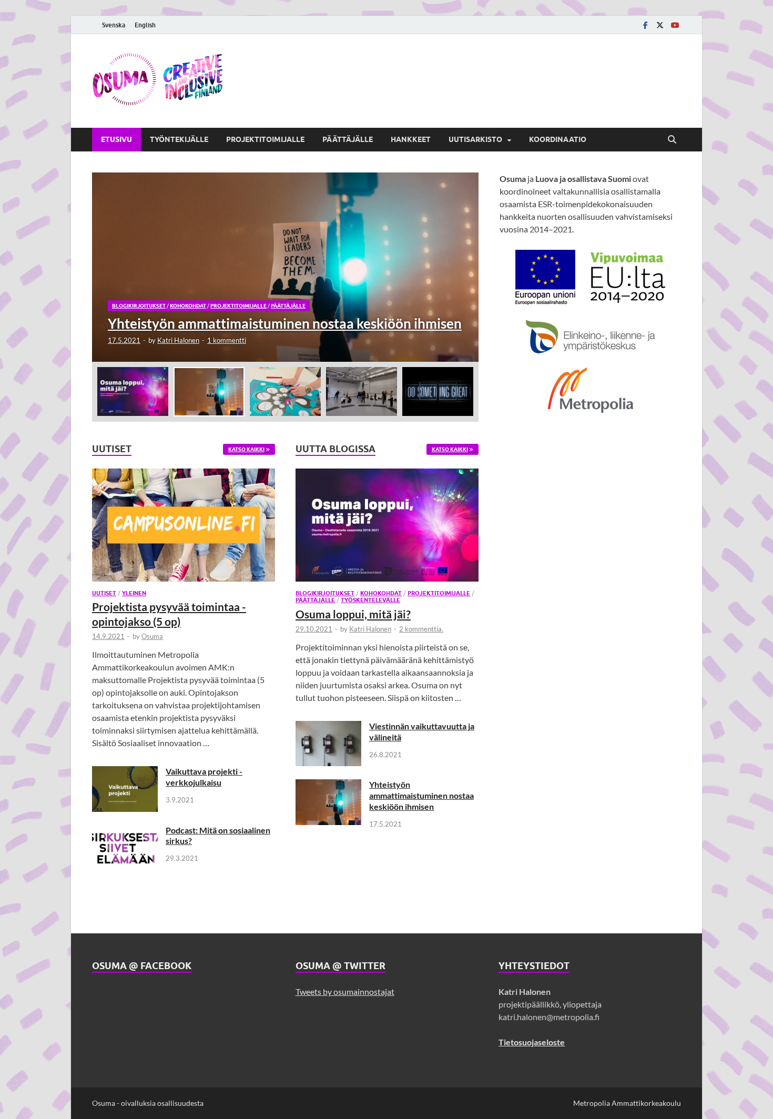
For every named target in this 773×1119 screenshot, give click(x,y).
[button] (461, 267)
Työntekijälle (179, 139)
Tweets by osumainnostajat (345, 991)
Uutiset (104, 593)
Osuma (152, 636)
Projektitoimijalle (265, 139)
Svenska (113, 25)
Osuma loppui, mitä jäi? (353, 613)
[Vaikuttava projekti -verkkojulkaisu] (125, 772)
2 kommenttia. (421, 629)
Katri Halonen (178, 340)
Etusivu (116, 139)
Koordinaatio (557, 139)
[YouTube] (674, 25)
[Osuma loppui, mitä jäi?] (387, 528)
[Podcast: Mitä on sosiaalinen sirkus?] (125, 831)
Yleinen (134, 593)
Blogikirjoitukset (139, 305)
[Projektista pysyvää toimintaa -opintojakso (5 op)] (183, 528)
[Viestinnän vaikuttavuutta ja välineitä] (328, 727)
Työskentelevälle (370, 600)
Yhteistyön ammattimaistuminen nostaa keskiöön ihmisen (421, 795)
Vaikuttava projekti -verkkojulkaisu (204, 776)
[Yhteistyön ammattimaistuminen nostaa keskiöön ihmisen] (285, 267)
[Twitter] (660, 25)
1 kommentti (226, 340)
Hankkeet (411, 139)
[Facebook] (645, 25)
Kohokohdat (188, 305)
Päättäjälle (347, 139)
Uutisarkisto (475, 139)
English (145, 25)
